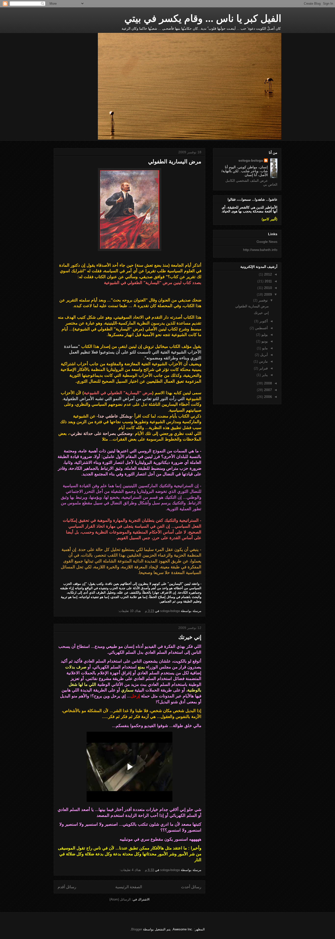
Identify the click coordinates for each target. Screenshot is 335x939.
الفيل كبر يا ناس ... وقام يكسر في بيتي (202, 18)
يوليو (264, 335)
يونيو (264, 341)
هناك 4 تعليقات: (130, 870)
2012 (267, 274)
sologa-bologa (250, 160)
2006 (267, 397)
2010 (267, 288)
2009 (267, 294)
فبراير (263, 368)
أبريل (263, 355)
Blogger (136, 929)
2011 (268, 281)
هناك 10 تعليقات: (129, 611)
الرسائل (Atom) (120, 899)
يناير (264, 375)
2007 (267, 390)
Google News (267, 242)
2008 (267, 383)
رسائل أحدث (191, 887)
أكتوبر (263, 321)
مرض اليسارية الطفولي (174, 161)
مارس (263, 361)
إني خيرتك (189, 637)
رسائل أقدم (67, 887)
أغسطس (261, 328)
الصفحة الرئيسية (128, 887)
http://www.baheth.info (260, 250)
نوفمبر (263, 300)
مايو (264, 348)
